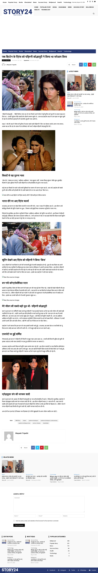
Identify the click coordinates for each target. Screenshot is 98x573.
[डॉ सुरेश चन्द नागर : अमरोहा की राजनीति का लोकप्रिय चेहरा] (70, 104)
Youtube (93, 570)
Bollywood (6, 60)
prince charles (36, 423)
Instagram (63, 570)
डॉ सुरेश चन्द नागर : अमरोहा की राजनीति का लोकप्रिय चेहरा (14, 542)
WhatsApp (83, 570)
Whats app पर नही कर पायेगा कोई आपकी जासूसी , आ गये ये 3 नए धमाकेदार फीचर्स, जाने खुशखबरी (84, 113)
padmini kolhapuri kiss (24, 423)
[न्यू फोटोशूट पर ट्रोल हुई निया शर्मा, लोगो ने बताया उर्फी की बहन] (70, 121)
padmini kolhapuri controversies (49, 420)
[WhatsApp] (94, 65)
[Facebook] (87, 1)
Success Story (77, 101)
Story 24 (69, 98)
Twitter (73, 570)
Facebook (52, 570)
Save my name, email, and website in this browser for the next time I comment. (37, 521)
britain (24, 420)
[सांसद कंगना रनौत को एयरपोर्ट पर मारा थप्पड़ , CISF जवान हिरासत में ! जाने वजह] (81, 82)
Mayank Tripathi (11, 64)
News (68, 92)
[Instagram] (90, 1)
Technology (77, 109)
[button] (93, 13)
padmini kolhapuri (33, 420)
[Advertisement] (49, 35)
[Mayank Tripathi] (3, 64)
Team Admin (53, 482)
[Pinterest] (90, 65)
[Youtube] (95, 1)
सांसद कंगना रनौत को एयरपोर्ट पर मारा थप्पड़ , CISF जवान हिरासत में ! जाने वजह (80, 95)
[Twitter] (92, 1)
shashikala (45, 423)
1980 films (17, 420)
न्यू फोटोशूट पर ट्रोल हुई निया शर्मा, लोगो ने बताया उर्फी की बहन (14, 560)
